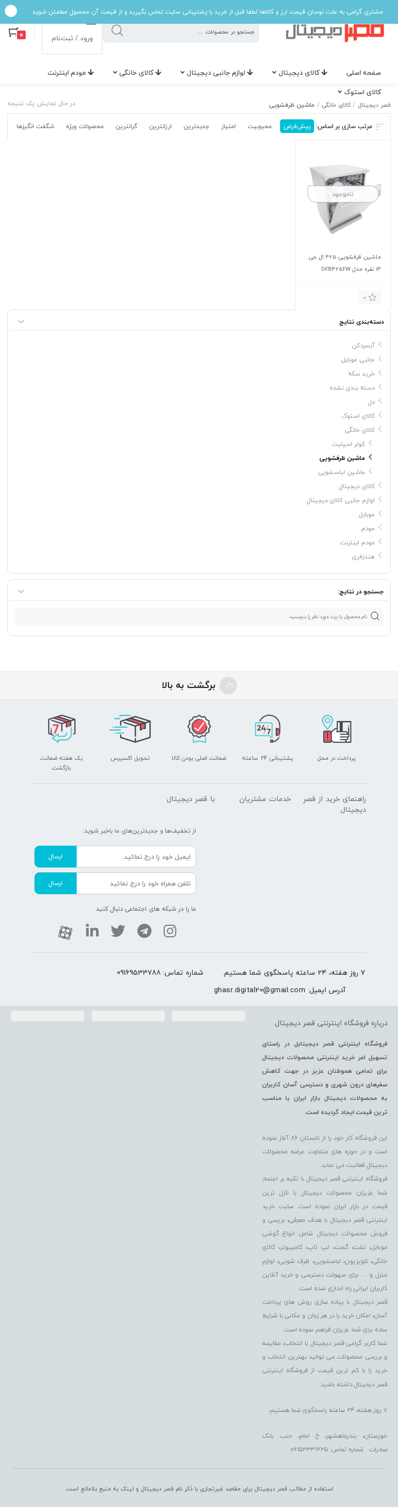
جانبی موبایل (358, 359)
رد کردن (11, 11)
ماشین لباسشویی (341, 472)
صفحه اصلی (364, 72)
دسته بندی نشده (352, 387)
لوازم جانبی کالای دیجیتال (341, 500)
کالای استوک (362, 92)
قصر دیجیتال (374, 105)
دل (371, 401)
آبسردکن (363, 345)
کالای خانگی (137, 72)
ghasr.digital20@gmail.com (260, 989)
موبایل (367, 514)
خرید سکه (361, 373)
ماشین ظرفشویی (342, 458)
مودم (368, 528)
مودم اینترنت (68, 72)
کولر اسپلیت (348, 444)
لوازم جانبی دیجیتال (217, 72)
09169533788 (139, 972)
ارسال (56, 856)
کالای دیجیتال (300, 72)
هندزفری (363, 556)
